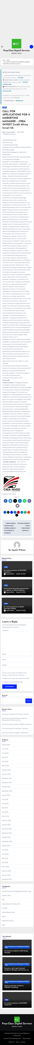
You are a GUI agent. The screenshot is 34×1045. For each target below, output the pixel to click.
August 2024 (6, 845)
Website (4, 665)
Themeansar (17, 1035)
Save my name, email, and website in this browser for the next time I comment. (14, 674)
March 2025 (5, 816)
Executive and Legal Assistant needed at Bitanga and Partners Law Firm (17, 970)
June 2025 (5, 803)
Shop (3, 925)
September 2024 (7, 841)
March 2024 (5, 866)
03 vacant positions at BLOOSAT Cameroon (15, 728)
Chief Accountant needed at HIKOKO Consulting (16, 724)
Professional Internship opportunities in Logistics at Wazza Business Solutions (16, 590)
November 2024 (7, 833)
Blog (3, 899)
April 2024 (5, 862)
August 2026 (6, 744)
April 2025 (5, 812)
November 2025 (7, 782)
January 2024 (6, 875)
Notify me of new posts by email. (13, 682)
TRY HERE (20, 77)
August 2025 (6, 795)
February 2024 (6, 871)
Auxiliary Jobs (6, 895)
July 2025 (5, 799)
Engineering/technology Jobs (11, 904)
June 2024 (5, 854)
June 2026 (5, 753)
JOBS (4, 107)
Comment (5, 630)
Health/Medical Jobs (8, 912)
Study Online (26, 1038)
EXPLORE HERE (7, 91)
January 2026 (6, 774)
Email (4, 659)
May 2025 (5, 808)
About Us (11, 1042)
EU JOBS (4, 908)
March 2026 (5, 766)
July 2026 (5, 749)
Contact (22, 1042)
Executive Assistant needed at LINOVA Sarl (15, 732)
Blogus (26, 1033)
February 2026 (6, 770)
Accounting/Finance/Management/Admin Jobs (16, 891)
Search (5, 695)
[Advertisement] (17, 19)
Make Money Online (8, 921)
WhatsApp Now (19, 100)
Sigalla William (11, 132)
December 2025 (7, 778)
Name (4, 654)
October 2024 (6, 837)
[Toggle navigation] (2, 47)
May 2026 (5, 757)
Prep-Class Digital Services (16, 51)
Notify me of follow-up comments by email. (17, 678)
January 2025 (6, 824)
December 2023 (7, 879)
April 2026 (5, 761)
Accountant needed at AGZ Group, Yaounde (15, 714)
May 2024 (5, 858)
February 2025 (6, 820)
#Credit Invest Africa (10, 134)
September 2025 (7, 791)
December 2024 (7, 829)
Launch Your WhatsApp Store (12, 1038)
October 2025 (6, 787)
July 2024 (5, 850)
